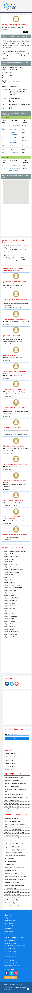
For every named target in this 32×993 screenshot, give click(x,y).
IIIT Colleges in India (10, 858)
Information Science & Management (14, 169)
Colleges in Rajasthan (10, 621)
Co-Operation (14, 146)
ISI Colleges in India (10, 870)
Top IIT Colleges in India (11, 803)
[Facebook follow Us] (7, 683)
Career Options (9, 760)
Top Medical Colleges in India (13, 780)
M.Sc (3, 165)
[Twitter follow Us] (12, 683)
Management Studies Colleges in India (15, 876)
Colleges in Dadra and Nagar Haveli (14, 569)
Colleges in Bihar (8, 562)
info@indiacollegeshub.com (12, 963)
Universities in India (11, 757)
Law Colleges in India (11, 873)
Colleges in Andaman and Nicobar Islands (15, 551)
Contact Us (7, 990)
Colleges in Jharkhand (10, 590)
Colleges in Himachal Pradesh (12, 585)
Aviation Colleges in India (12, 835)
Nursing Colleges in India (12, 891)
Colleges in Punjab (9, 619)
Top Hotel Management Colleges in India (16, 797)
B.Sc (3, 126)
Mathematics (13, 129)
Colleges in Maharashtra (10, 600)
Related (23, 36)
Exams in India (9, 766)
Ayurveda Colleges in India (12, 838)
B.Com (4, 132)
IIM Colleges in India (10, 861)
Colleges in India (9, 753)
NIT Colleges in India (10, 888)
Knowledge (8, 769)
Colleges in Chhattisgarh (10, 567)
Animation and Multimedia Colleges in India (15, 825)
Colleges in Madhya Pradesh (12, 598)
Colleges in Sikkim (9, 624)
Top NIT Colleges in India (12, 800)
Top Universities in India (11, 956)
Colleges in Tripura (9, 629)
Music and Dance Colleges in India (14, 885)
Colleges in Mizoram (9, 608)
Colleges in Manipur (9, 603)
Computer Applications (13, 133)
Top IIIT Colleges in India (12, 809)
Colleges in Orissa (9, 613)
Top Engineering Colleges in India (14, 778)
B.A (3, 152)
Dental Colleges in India (11, 841)
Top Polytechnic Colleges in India (14, 794)
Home (5, 984)
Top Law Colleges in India (12, 786)
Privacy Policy (8, 987)
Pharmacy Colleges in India (12, 894)
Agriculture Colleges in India (12, 821)
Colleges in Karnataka (10, 593)
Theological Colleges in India (13, 903)
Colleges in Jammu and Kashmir (13, 587)
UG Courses (6, 117)
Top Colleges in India (10, 954)
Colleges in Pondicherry (10, 616)
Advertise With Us (11, 977)
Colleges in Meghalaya (10, 606)
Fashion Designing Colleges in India (15, 850)
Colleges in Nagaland (10, 611)
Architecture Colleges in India (13, 829)
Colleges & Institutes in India (15, 814)
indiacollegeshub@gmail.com (12, 965)
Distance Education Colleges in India (15, 844)
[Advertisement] (16, 220)
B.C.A (3, 141)
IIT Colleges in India (10, 864)
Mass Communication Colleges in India (15, 879)
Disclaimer (17, 987)
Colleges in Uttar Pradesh (11, 632)
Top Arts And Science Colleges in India (15, 783)
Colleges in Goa (8, 577)
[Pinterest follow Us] (16, 683)
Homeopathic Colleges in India (13, 853)
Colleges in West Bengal (10, 637)
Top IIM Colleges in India (12, 806)
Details (4, 36)
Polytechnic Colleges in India (13, 897)
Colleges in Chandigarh (10, 564)
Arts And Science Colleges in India (14, 832)
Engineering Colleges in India (13, 847)
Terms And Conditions (15, 984)
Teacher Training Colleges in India (14, 900)
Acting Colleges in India (11, 818)
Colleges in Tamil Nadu (10, 626)
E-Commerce (13, 137)
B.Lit (3, 149)
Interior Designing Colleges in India (14, 867)
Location (16, 36)
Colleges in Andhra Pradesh (11, 554)
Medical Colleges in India (12, 882)
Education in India (10, 763)
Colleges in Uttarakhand (10, 634)
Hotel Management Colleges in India (15, 856)
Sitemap (24, 987)
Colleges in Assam (9, 559)
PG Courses (6, 157)
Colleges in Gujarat (9, 580)
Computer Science (15, 126)
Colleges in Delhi (8, 574)
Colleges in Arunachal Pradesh (12, 556)
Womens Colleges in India (12, 906)
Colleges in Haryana (9, 582)
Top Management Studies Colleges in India (15, 790)
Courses (10, 36)
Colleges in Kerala (9, 595)
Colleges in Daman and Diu (11, 572)
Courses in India (9, 926)
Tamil (11, 149)
